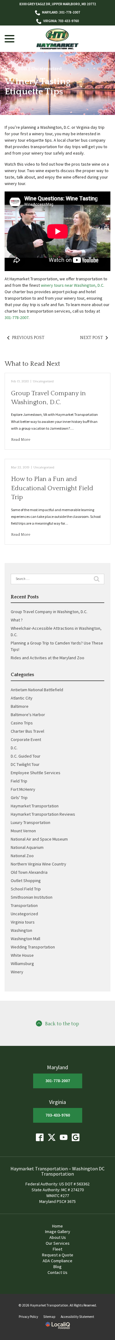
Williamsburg (22, 963)
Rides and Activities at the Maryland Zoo (47, 657)
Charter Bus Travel (27, 731)
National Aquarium (27, 847)
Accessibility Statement (77, 1316)
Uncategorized (46, 68)
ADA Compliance (57, 1260)
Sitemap (49, 1316)
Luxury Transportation (30, 822)
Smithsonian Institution (31, 897)
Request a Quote (57, 1255)
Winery (17, 972)
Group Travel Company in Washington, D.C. (49, 611)
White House (22, 955)
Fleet (57, 1249)
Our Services (58, 1243)
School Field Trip (26, 889)
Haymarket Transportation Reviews (43, 814)
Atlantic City (22, 698)
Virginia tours (23, 922)
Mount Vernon (23, 831)
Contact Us (57, 1272)
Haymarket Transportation (35, 806)
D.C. (14, 748)
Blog (57, 1266)
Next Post (91, 337)
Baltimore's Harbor (28, 714)
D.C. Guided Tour (25, 756)
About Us (57, 1237)
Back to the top (62, 1024)
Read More (20, 440)
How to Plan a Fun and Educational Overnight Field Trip (52, 488)
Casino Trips (22, 723)
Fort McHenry (23, 789)
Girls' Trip (19, 797)
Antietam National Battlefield (37, 689)
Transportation (24, 905)
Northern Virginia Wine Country (38, 864)
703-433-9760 (57, 1115)
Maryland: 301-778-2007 (61, 12)
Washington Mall (25, 938)
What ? (17, 620)
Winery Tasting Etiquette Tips (38, 87)
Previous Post (28, 337)
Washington (21, 930)
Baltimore (20, 706)
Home (57, 1226)
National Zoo (22, 855)
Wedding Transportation (33, 947)
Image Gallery (57, 1231)
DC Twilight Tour (25, 764)
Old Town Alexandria (29, 872)
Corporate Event (26, 739)
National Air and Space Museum (39, 839)
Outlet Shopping (26, 880)
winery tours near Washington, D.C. (72, 285)
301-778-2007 (17, 317)
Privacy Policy (28, 1316)
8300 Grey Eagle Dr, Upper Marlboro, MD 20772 (57, 4)
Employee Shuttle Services (35, 772)
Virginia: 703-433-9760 (61, 21)
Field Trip (19, 781)
